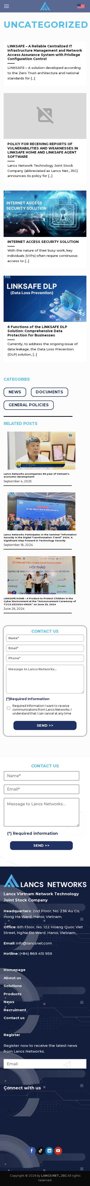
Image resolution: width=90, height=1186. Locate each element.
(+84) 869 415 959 (35, 953)
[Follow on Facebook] (32, 1151)
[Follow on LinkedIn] (49, 1151)
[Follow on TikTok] (41, 1151)
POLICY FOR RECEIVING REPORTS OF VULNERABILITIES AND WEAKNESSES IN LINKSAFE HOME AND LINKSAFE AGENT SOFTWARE (42, 150)
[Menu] (6, 6)
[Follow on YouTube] (58, 1151)
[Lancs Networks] (45, 6)
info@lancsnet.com (34, 943)
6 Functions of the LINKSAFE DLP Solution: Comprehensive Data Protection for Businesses (37, 331)
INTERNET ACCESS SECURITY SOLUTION (43, 242)
